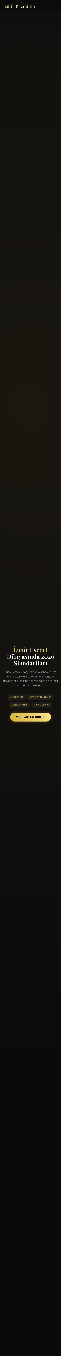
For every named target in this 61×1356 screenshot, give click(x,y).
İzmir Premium (19, 6)
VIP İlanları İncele (30, 717)
